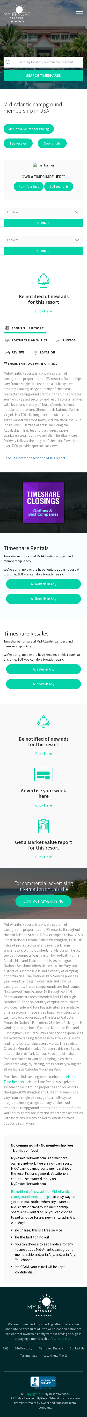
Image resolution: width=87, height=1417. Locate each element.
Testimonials (28, 1356)
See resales (18, 143)
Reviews (18, 352)
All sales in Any (43, 669)
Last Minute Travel (55, 1356)
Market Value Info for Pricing (28, 129)
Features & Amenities (29, 340)
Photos (69, 340)
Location (47, 352)
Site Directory (23, 1348)
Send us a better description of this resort (34, 458)
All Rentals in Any (43, 584)
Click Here (43, 311)
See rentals (52, 143)
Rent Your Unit (29, 186)
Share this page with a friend (32, 363)
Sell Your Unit (59, 186)
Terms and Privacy (51, 1348)
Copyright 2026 (34, 1394)
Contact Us (77, 1348)
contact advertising (43, 901)
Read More (64, 1338)
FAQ (5, 1348)
